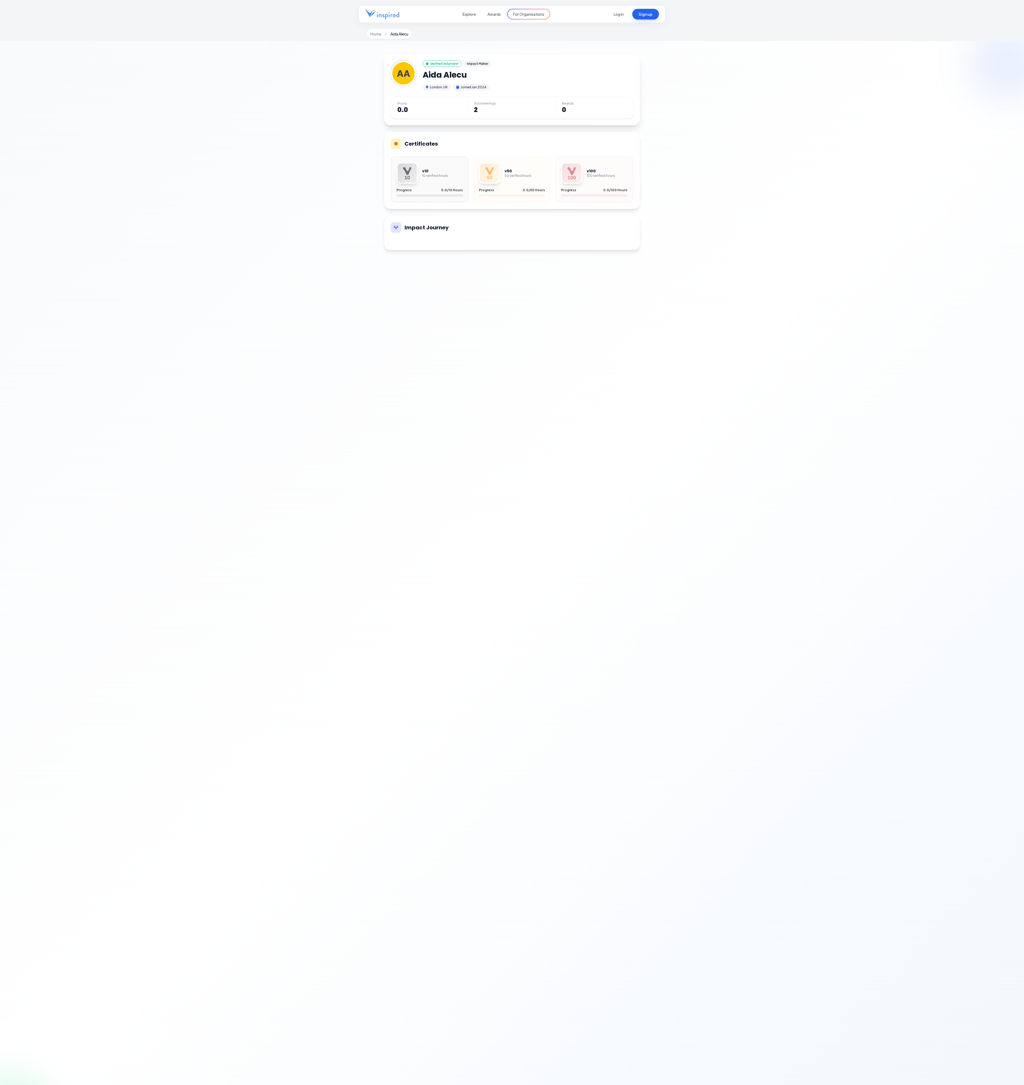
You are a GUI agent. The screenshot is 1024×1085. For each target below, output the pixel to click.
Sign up (646, 14)
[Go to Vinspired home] (382, 14)
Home (375, 33)
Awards (494, 14)
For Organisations (528, 14)
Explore (469, 14)
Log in (619, 14)
